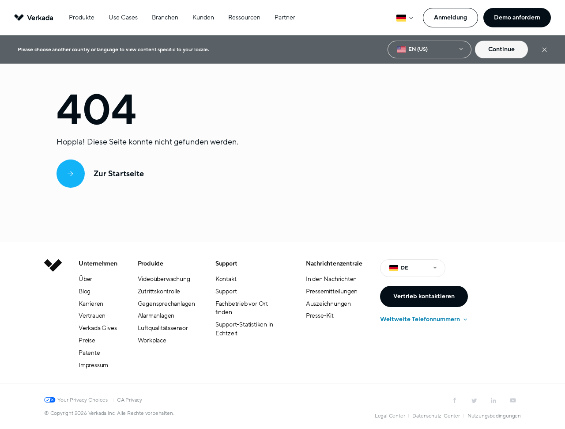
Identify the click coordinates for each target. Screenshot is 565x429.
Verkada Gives (98, 328)
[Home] (53, 321)
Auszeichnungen (328, 304)
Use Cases (123, 17)
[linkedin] (493, 400)
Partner (285, 17)
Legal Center (390, 415)
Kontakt (226, 279)
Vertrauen (92, 315)
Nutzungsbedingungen (494, 415)
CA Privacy (129, 399)
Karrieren (91, 304)
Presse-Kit (320, 315)
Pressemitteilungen (332, 291)
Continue (501, 49)
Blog (84, 291)
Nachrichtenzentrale (334, 263)
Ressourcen (244, 17)
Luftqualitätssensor (163, 328)
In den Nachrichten (331, 279)
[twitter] (474, 400)
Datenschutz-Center (436, 415)
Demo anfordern (517, 17)
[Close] (544, 50)
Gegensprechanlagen (166, 304)
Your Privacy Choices (82, 399)
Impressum (93, 365)
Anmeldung (450, 17)
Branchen (165, 17)
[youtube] (513, 400)
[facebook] (455, 400)
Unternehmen (98, 263)
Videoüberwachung (164, 279)
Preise (87, 340)
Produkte (81, 17)
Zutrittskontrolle (159, 291)
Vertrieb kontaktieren (424, 296)
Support (226, 263)
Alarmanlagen (156, 315)
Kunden (203, 17)
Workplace (152, 340)
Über (85, 279)
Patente (89, 353)
